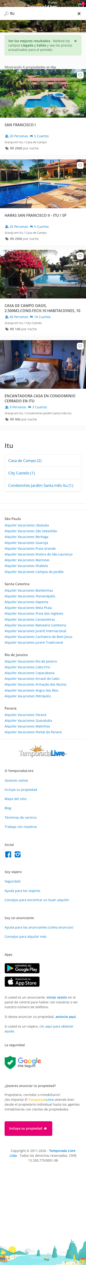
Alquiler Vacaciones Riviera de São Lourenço (38, 554)
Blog (8, 808)
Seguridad (12, 881)
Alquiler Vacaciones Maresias (27, 560)
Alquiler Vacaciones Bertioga (26, 537)
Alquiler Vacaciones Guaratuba (28, 720)
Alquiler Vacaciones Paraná (25, 715)
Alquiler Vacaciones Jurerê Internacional (35, 631)
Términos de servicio (20, 817)
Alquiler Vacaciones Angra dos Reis (31, 690)
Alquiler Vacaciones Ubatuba (27, 525)
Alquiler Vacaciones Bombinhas (29, 590)
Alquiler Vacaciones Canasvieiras (30, 619)
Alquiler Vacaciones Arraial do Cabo (32, 678)
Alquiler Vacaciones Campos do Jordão (34, 572)
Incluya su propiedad (21, 789)
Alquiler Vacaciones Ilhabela (26, 566)
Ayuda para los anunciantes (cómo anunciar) (39, 927)
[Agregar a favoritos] (80, 75)
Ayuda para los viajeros (22, 890)
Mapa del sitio (15, 799)
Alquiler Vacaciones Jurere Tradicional (34, 642)
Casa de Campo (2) (25, 460)
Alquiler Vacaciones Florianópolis (30, 596)
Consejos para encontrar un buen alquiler (37, 900)
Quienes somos (16, 780)
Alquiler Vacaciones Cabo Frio (27, 667)
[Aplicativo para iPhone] (24, 985)
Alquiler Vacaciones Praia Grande (30, 548)
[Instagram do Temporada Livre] (18, 855)
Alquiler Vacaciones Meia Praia (28, 607)
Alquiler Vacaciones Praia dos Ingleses (34, 613)
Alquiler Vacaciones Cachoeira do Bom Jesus (38, 636)
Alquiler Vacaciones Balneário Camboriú (35, 625)
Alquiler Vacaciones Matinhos (27, 726)
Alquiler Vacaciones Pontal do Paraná (33, 732)
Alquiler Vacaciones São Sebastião (31, 531)
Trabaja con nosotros (21, 826)
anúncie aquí (65, 1016)
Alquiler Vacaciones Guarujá (26, 542)
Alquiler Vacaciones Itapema (26, 602)
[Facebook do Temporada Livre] (9, 855)
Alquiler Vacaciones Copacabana (30, 673)
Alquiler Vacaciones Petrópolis (28, 696)
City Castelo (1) (21, 473)
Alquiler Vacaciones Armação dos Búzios (36, 684)
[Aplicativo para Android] (24, 972)
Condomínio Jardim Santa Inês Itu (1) (40, 485)
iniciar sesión (57, 997)
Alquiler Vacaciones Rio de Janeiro (31, 661)
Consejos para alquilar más (26, 936)
